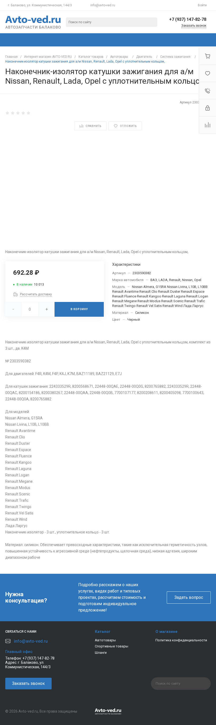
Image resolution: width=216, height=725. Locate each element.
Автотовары (105, 640)
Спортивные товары (111, 646)
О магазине (166, 631)
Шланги (101, 653)
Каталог (102, 631)
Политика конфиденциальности (181, 640)
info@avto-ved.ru (102, 5)
